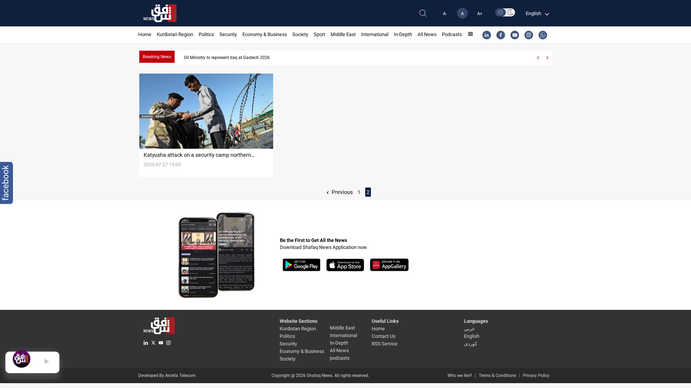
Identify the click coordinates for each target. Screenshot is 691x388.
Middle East (343, 34)
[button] (538, 57)
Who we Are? (460, 375)
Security (228, 34)
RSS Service (385, 344)
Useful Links (385, 321)
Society (300, 34)
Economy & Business (264, 34)
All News (427, 34)
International (374, 34)
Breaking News (157, 56)
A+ (479, 13)
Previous (341, 192)
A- (445, 13)
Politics (206, 34)
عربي (469, 328)
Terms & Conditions (497, 375)
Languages (476, 321)
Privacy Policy (536, 375)
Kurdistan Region (175, 34)
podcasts (452, 34)
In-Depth (403, 34)
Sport (319, 34)
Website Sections (298, 321)
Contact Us (383, 336)
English (471, 336)
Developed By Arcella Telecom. (167, 375)
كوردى (470, 344)
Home (144, 34)
